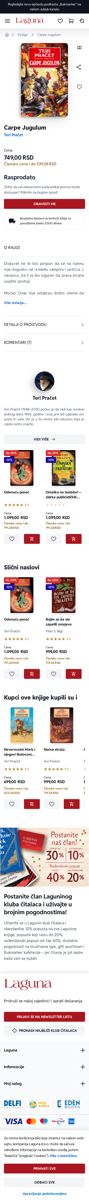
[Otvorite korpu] (71, 21)
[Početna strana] (30, 21)
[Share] (79, 67)
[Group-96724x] (58, 1121)
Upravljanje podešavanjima (44, 1193)
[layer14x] (71, 1121)
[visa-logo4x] (13, 1121)
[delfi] (12, 1104)
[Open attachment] (79, 48)
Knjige (23, 34)
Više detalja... (15, 303)
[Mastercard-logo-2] (31, 1121)
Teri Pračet (13, 134)
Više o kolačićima (63, 1156)
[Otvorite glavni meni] (7, 20)
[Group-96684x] (69, 1104)
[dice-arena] (39, 1104)
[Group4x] (44, 1121)
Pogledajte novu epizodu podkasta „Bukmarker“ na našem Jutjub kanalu (44, 6)
